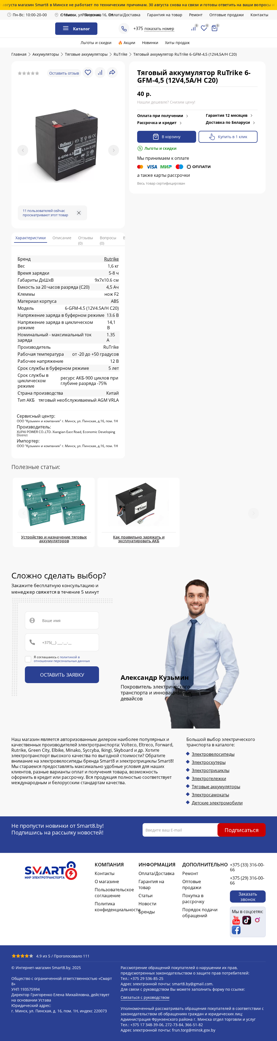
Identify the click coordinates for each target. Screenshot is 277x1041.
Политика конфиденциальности (114, 907)
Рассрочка (91, 14)
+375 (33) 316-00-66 (247, 867)
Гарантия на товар (164, 14)
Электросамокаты (210, 795)
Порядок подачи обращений (199, 913)
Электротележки (209, 778)
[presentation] (22, 150)
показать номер (159, 28)
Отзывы (68, 14)
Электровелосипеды (213, 754)
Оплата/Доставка (124, 14)
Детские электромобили (217, 803)
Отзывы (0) (85, 240)
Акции (129, 42)
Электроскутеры (209, 762)
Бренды (146, 912)
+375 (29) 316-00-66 (247, 880)
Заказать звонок (248, 896)
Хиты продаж (177, 42)
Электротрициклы (210, 770)
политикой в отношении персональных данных (62, 659)
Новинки (150, 42)
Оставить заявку (62, 674)
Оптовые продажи (226, 14)
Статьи (145, 896)
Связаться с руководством (145, 997)
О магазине (107, 881)
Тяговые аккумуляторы (216, 787)
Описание (61, 237)
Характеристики (30, 237)
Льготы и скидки (96, 42)
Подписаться (242, 829)
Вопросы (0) (108, 240)
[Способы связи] (123, 28)
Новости (147, 904)
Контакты (259, 14)
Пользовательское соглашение (114, 893)
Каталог (81, 28)
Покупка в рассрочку (193, 898)
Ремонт (196, 14)
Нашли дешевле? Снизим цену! (166, 102)
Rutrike (111, 259)
